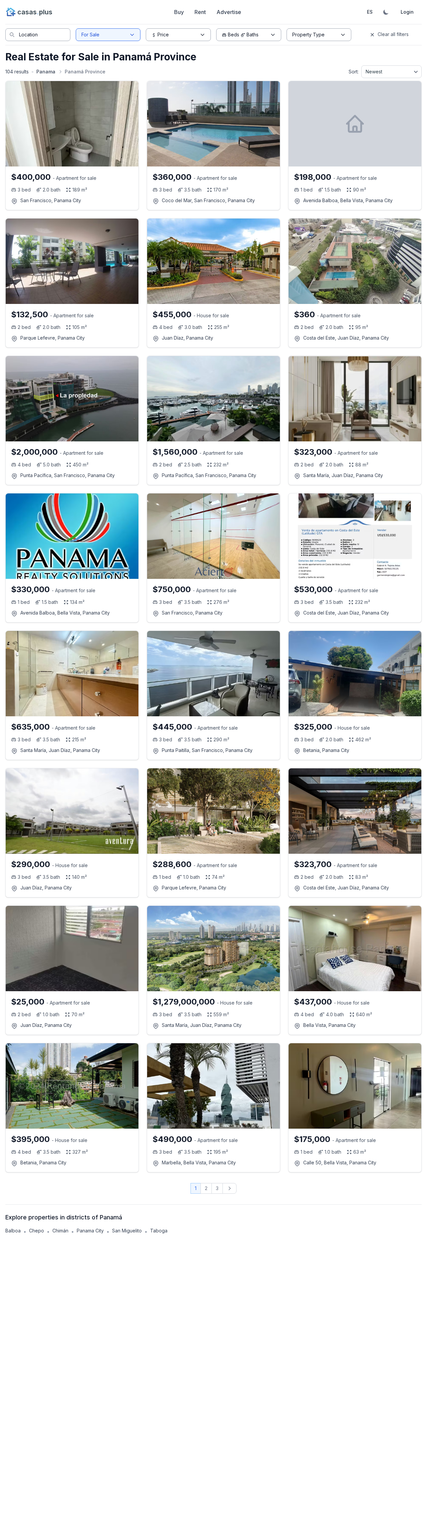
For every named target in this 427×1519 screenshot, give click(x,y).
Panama (45, 71)
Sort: (354, 71)
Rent (200, 12)
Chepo (36, 1230)
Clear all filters (392, 34)
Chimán (60, 1230)
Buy (179, 12)
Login (407, 12)
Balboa (13, 1230)
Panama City (90, 1230)
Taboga (158, 1230)
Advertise (229, 12)
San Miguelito (127, 1230)
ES (370, 12)
